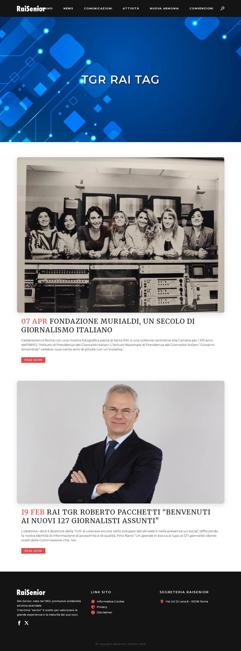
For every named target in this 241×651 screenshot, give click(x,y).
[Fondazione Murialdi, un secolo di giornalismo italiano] (120, 235)
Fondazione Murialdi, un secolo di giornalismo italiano (108, 325)
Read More (33, 360)
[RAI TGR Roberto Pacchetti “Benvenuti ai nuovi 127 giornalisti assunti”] (120, 442)
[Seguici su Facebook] (19, 623)
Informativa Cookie (110, 601)
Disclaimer (104, 612)
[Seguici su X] (26, 623)
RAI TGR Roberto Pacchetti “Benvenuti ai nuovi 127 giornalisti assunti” (115, 516)
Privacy (102, 607)
